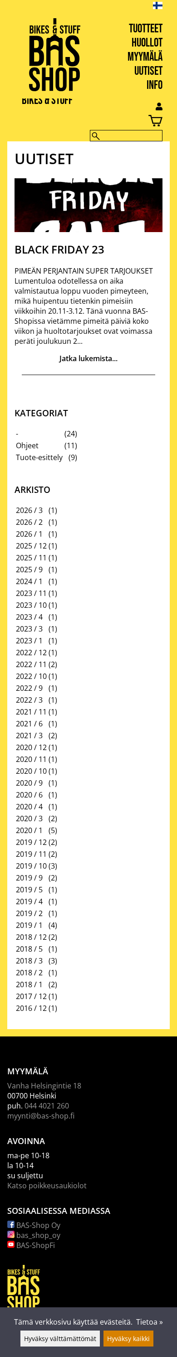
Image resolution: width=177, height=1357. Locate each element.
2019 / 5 (29, 890)
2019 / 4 (29, 901)
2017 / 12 (31, 996)
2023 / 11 (31, 593)
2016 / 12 (31, 1008)
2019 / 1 (29, 925)
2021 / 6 (29, 724)
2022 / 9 (29, 688)
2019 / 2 (29, 913)
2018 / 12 (31, 937)
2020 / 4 (29, 807)
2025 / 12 (31, 546)
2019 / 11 (31, 854)
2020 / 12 (31, 747)
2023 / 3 (29, 629)
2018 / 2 (29, 973)
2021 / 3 (29, 735)
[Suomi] (165, 5)
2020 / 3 (29, 818)
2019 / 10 (31, 866)
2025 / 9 (29, 570)
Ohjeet (27, 445)
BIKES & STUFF (47, 100)
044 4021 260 (47, 1106)
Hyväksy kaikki (128, 1338)
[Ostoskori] (81, 122)
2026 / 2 (29, 522)
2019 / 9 (29, 878)
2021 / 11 (31, 712)
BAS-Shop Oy (37, 1225)
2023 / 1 (29, 641)
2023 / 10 (31, 605)
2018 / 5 (29, 949)
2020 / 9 (29, 783)
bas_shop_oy (37, 1235)
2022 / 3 (29, 700)
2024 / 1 (29, 581)
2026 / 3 (29, 510)
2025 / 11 (31, 558)
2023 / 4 (29, 617)
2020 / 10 (31, 771)
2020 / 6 (29, 795)
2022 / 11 (31, 664)
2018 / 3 (29, 961)
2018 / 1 (29, 984)
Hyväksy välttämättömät (60, 1338)
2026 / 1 (29, 534)
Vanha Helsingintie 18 (44, 1086)
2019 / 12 (31, 842)
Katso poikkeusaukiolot (47, 1186)
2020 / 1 (29, 830)
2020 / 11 (31, 759)
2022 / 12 (31, 652)
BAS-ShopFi (35, 1245)
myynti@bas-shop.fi (40, 1116)
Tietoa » (149, 1322)
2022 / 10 (31, 676)
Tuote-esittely (39, 457)
